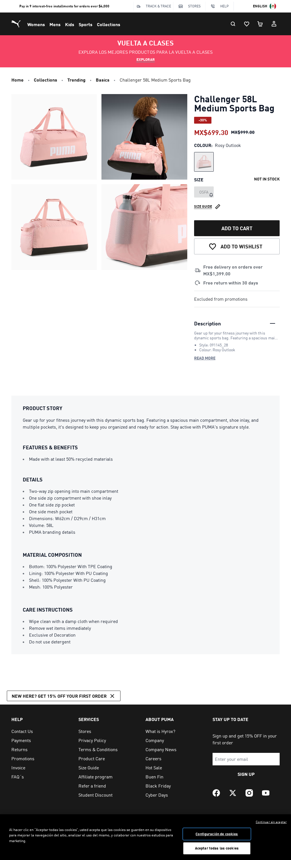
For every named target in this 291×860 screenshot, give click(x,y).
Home (17, 79)
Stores (194, 6)
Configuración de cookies (217, 834)
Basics (102, 79)
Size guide (203, 206)
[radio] (204, 162)
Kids (69, 24)
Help (224, 6)
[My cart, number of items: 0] (260, 24)
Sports (85, 24)
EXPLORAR (145, 59)
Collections (108, 24)
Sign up (246, 774)
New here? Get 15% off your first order (59, 696)
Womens (36, 24)
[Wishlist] (246, 24)
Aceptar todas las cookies (217, 848)
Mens (55, 24)
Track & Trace (158, 6)
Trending (76, 79)
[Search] (233, 24)
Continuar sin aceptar (271, 822)
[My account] (274, 24)
